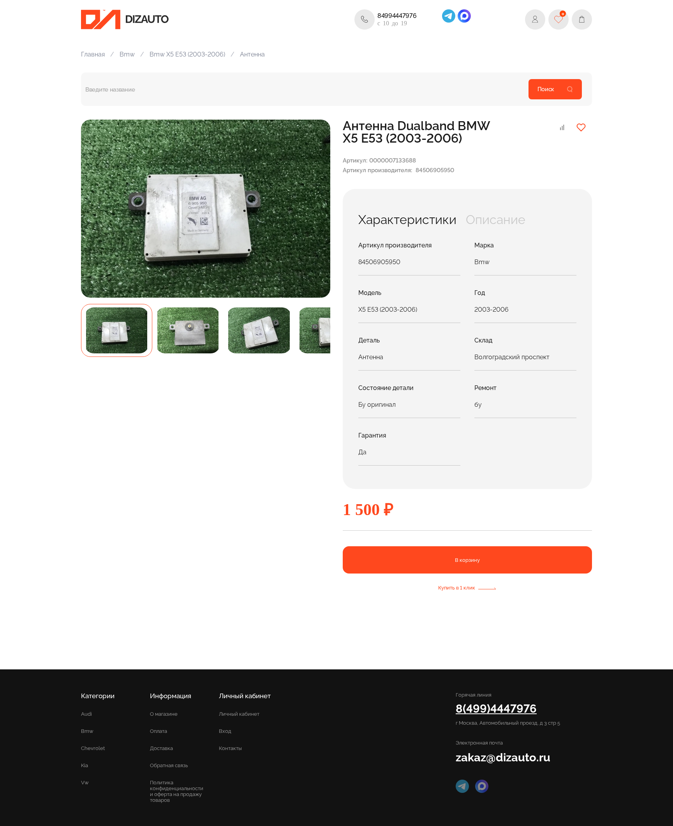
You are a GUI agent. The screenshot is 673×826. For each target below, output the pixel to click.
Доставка (161, 748)
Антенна (252, 54)
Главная (93, 54)
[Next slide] (315, 208)
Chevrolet (93, 748)
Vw (85, 782)
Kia (84, 765)
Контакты (230, 748)
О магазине (164, 714)
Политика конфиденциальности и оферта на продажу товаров (176, 791)
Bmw (127, 54)
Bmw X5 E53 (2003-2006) (187, 54)
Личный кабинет (239, 714)
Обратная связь (169, 765)
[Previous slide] (95, 208)
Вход (225, 731)
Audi (86, 714)
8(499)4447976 (496, 708)
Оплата (158, 731)
